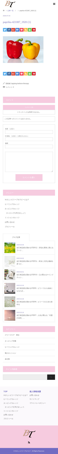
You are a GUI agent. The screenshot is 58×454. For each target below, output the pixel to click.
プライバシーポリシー (38, 403)
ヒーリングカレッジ (12, 204)
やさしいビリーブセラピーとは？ (17, 200)
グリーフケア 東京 (12, 335)
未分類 (7, 359)
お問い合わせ (10, 222)
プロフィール (10, 227)
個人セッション (10, 353)
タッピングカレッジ (12, 209)
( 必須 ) (9, 129)
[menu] (54, 4)
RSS (29, 442)
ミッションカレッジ (12, 217)
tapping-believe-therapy (20, 83)
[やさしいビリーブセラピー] (10, 4)
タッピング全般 (10, 341)
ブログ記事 (16, 237)
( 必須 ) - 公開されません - (17, 136)
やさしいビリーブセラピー (23, 451)
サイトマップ (34, 399)
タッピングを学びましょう (16, 213)
